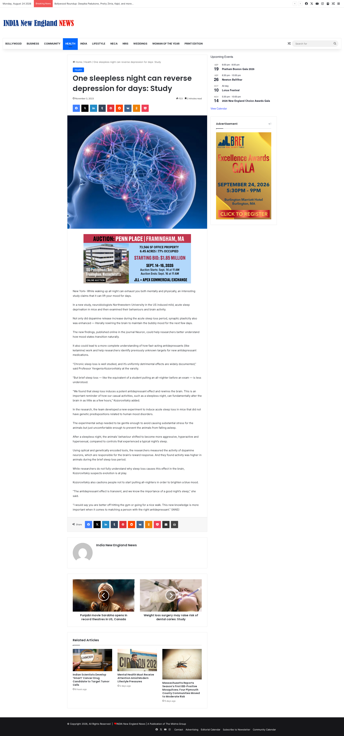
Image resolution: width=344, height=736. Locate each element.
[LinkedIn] (93, 108)
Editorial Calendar (210, 729)
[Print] (174, 524)
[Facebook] (76, 108)
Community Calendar (264, 729)
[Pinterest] (110, 108)
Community (52, 43)
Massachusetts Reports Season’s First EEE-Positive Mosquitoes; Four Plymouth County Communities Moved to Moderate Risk (181, 689)
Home (78, 61)
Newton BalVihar (232, 79)
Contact (178, 729)
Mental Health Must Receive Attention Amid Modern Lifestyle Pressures (136, 678)
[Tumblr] (102, 108)
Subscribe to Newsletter (236, 729)
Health (70, 43)
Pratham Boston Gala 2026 (238, 69)
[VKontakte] (128, 108)
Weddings (140, 43)
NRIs (125, 43)
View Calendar (219, 108)
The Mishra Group (176, 723)
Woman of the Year (166, 43)
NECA (114, 43)
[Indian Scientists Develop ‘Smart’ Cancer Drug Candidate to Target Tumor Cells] (92, 660)
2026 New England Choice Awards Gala (246, 101)
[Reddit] (119, 108)
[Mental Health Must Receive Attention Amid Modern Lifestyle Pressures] (137, 660)
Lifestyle (98, 43)
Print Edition (194, 43)
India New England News (116, 545)
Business (33, 43)
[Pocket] (145, 108)
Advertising (192, 729)
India (83, 43)
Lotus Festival (231, 90)
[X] (85, 108)
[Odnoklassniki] (136, 108)
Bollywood (13, 43)
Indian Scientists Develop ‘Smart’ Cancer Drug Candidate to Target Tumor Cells (91, 680)
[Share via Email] (165, 524)
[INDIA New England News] (38, 23)
